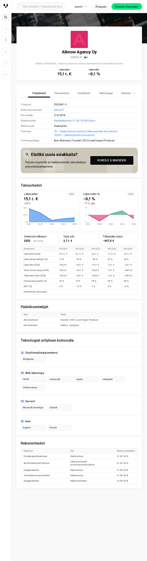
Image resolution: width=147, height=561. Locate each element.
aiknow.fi (59, 109)
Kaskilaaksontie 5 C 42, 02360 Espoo (74, 120)
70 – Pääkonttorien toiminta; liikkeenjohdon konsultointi (85, 131)
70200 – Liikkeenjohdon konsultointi (74, 135)
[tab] (39, 93)
